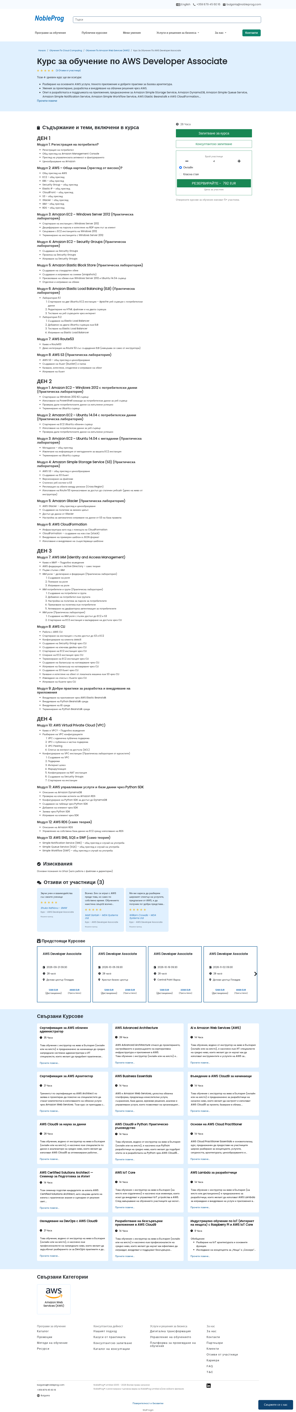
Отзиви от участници (222, 1355)
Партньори (215, 1343)
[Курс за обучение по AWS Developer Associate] (52, 18)
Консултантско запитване (214, 144)
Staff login (148, 1410)
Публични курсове (94, 33)
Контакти (251, 33)
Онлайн (188, 167)
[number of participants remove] (188, 161)
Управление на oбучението (170, 1337)
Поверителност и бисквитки (148, 1403)
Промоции (44, 1337)
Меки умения (132, 33)
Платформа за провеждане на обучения (173, 1344)
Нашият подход (105, 1331)
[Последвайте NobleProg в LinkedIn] (209, 1385)
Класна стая (191, 174)
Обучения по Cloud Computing (66, 50)
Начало (42, 50)
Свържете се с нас (275, 1405)
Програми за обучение (50, 33)
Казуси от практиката (110, 1337)
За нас (219, 33)
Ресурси (43, 1349)
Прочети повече (47, 101)
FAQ (210, 1366)
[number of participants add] (240, 161)
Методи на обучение (52, 1343)
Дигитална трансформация (170, 1331)
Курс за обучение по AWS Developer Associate (157, 50)
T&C (210, 1372)
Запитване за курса (214, 133)
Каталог (43, 1331)
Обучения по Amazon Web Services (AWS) (108, 50)
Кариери (213, 1360)
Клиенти (213, 1349)
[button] (255, 974)
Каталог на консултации (112, 1349)
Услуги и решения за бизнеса (177, 33)
